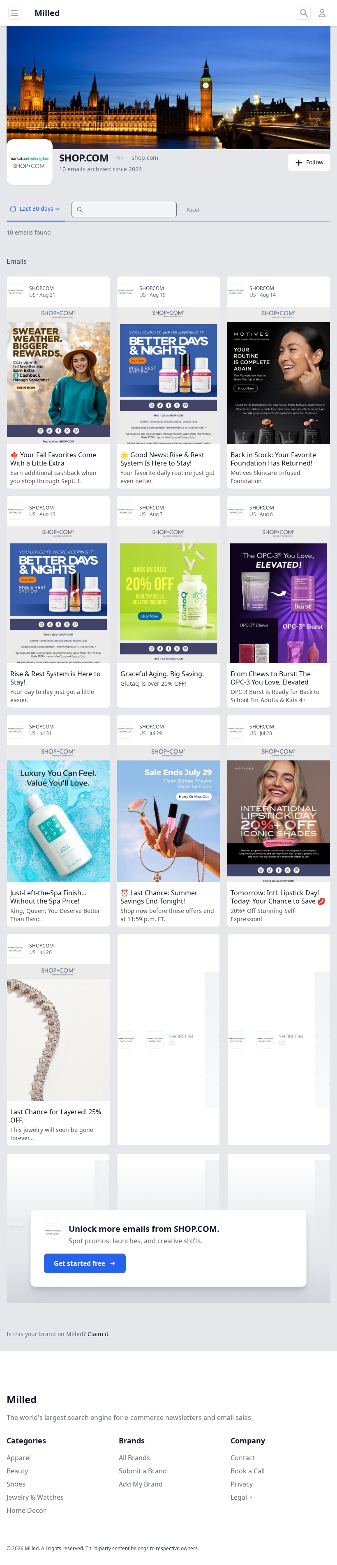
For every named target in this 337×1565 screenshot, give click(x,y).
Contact (243, 1457)
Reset (193, 210)
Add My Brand (141, 1484)
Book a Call (248, 1470)
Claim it (98, 1334)
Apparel (19, 1457)
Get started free (79, 1263)
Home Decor (26, 1510)
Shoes (16, 1484)
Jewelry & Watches (35, 1497)
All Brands (134, 1457)
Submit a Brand (143, 1470)
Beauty (17, 1470)
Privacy (242, 1484)
